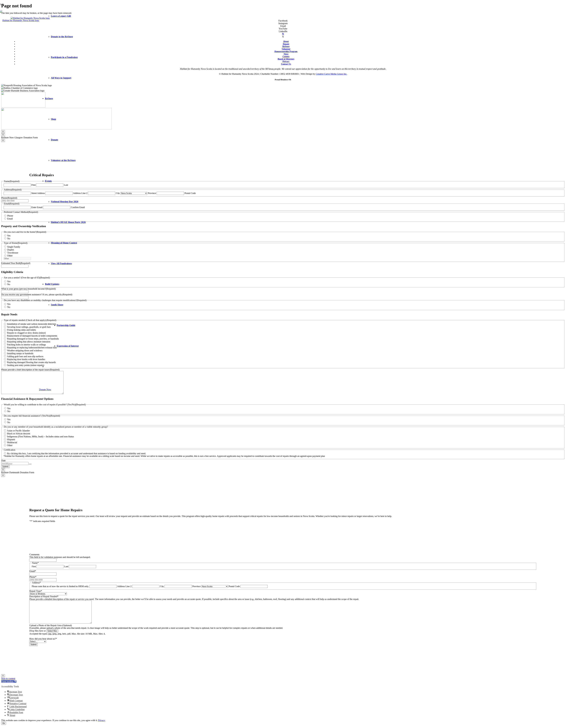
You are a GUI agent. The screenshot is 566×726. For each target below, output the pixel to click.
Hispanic (11, 439)
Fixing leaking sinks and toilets (21, 330)
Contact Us (286, 64)
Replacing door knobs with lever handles (26, 359)
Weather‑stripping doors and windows (24, 350)
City (118, 193)
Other (10, 255)
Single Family (13, 247)
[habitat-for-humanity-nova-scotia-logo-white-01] (19, 20)
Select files (52, 631)
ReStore (285, 46)
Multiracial (12, 442)
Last (66, 566)
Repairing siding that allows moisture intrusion (28, 341)
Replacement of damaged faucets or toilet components (32, 335)
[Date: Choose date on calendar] (30, 464)
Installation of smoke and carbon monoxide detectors (31, 324)
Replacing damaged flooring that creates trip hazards (31, 362)
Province (152, 193)
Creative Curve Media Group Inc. (331, 74)
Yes (8, 235)
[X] (283, 34)
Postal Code (190, 193)
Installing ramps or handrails (20, 353)
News (286, 54)
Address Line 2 (124, 586)
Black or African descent (18, 433)
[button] (8, 681)
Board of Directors (286, 59)
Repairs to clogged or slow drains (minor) (26, 333)
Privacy (286, 61)
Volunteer (286, 49)
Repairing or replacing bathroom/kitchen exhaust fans (32, 347)
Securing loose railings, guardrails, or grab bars (29, 327)
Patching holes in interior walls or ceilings (26, 344)
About (286, 41)
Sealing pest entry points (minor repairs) (25, 365)
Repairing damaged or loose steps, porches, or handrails (33, 338)
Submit (5, 466)
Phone (10, 215)
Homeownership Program (285, 51)
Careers (286, 56)
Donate (286, 44)
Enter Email (36, 207)
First (33, 185)
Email (10, 218)
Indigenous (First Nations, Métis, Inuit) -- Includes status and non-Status (40, 436)
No (8, 238)
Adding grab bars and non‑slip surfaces (25, 356)
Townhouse (12, 252)
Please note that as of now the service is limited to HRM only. (60, 586)
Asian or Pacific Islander (18, 430)
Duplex (10, 249)
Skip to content (8, 678)
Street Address (38, 193)
